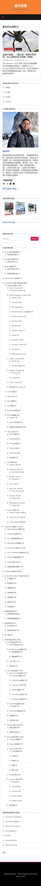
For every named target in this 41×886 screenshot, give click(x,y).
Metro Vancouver (11, 845)
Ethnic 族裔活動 (14, 744)
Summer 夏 (15, 796)
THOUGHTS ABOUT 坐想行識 (15, 576)
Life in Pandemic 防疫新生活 (16, 552)
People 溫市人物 (12, 562)
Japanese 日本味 (17, 685)
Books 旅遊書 (9, 266)
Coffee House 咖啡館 (16, 649)
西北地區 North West (16, 387)
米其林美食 (8, 623)
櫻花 (13, 770)
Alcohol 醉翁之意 (15, 645)
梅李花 (14, 760)
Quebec (14, 377)
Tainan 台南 (13, 448)
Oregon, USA (14, 496)
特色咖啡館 (15, 652)
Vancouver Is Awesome (13, 817)
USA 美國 (10, 462)
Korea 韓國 (10, 401)
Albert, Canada (14, 288)
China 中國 (10, 392)
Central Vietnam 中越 (16, 512)
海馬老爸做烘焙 (12, 614)
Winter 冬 (15, 800)
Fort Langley (16, 307)
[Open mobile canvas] (3, 17)
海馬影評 (10, 602)
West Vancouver (17, 354)
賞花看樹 (12, 805)
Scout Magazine (11, 831)
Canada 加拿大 (12, 285)
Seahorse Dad (8, 60)
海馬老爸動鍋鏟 (12, 618)
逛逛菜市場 (13, 732)
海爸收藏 (10, 592)
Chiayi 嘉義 (13, 434)
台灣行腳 (12, 457)
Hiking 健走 (13, 775)
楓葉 (13, 765)
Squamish (15, 326)
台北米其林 (11, 626)
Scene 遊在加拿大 (13, 737)
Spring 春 (15, 786)
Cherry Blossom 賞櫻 (14, 529)
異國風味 (12, 715)
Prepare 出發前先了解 (12, 571)
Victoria (14, 349)
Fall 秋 (14, 782)
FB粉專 (7, 87)
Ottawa (18, 49)
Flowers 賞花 (13, 749)
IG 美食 (7, 92)
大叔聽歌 (10, 578)
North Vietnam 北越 (16, 517)
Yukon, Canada (14, 382)
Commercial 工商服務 (12, 278)
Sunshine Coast (17, 330)
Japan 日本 (11, 396)
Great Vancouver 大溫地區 (21, 312)
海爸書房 (10, 597)
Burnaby (15, 298)
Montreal (15, 373)
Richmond (15, 321)
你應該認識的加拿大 (13, 566)
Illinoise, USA (13, 477)
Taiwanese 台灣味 (18, 694)
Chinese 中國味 (17, 676)
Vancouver (15, 340)
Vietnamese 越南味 (18, 699)
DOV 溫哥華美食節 (13, 538)
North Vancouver (17, 316)
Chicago (14, 479)
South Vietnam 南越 (16, 522)
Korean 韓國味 (16, 690)
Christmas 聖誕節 (13, 534)
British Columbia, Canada (18, 295)
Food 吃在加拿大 (12, 671)
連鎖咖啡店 (15, 656)
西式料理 (12, 720)
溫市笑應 (20, 6)
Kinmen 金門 (13, 439)
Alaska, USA (13, 465)
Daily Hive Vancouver (12, 826)
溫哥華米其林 (11, 630)
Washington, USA (15, 503)
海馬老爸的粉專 (9, 222)
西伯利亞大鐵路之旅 (16, 427)
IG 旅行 (7, 97)
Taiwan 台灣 (11, 432)
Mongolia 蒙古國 (12, 410)
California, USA (14, 469)
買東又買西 (13, 727)
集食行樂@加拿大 (11, 640)
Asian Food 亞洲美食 (16, 673)
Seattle (14, 505)
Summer (14, 791)
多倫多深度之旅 (12, 269)
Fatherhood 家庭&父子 (14, 548)
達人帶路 (8, 635)
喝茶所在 (12, 666)
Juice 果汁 (13, 661)
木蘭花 (14, 756)
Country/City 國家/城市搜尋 (14, 283)
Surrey (14, 335)
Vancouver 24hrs (11, 840)
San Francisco (16, 472)
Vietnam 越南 (11, 510)
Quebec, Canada (15, 370)
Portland (15, 498)
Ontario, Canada (15, 358)
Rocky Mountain (17, 290)
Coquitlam (15, 302)
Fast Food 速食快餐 (15, 711)
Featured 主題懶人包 (12, 526)
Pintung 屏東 (13, 443)
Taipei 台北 (13, 453)
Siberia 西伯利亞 (14, 422)
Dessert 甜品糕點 (15, 704)
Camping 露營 (14, 739)
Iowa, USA (13, 484)
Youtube (8, 101)
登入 (4, 852)
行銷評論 (10, 606)
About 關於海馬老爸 (11, 252)
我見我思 (10, 583)
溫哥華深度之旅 (12, 273)
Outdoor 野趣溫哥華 (14, 557)
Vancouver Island (18, 344)
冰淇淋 (14, 706)
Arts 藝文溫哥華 (9, 49)
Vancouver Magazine (12, 821)
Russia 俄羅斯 (11, 415)
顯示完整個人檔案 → (10, 189)
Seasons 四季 (14, 779)
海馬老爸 (6, 151)
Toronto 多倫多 (17, 366)
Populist (8, 835)
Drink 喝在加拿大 (13, 642)
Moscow (12, 417)
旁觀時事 (10, 588)
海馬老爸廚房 (9, 611)
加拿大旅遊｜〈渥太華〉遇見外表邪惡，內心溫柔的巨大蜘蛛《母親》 (19, 55)
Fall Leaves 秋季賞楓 (14, 543)
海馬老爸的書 (11, 254)
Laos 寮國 (10, 406)
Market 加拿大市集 (13, 725)
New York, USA (14, 488)
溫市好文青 (11, 262)
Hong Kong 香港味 (18, 680)
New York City (17, 491)
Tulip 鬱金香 (16, 751)
